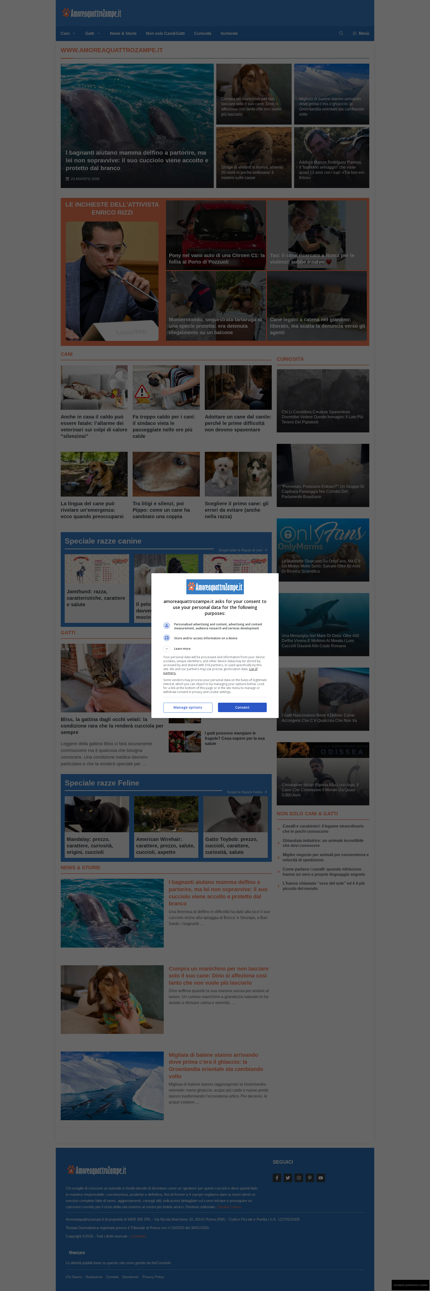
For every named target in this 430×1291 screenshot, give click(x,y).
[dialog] (215, 645)
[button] (215, 648)
